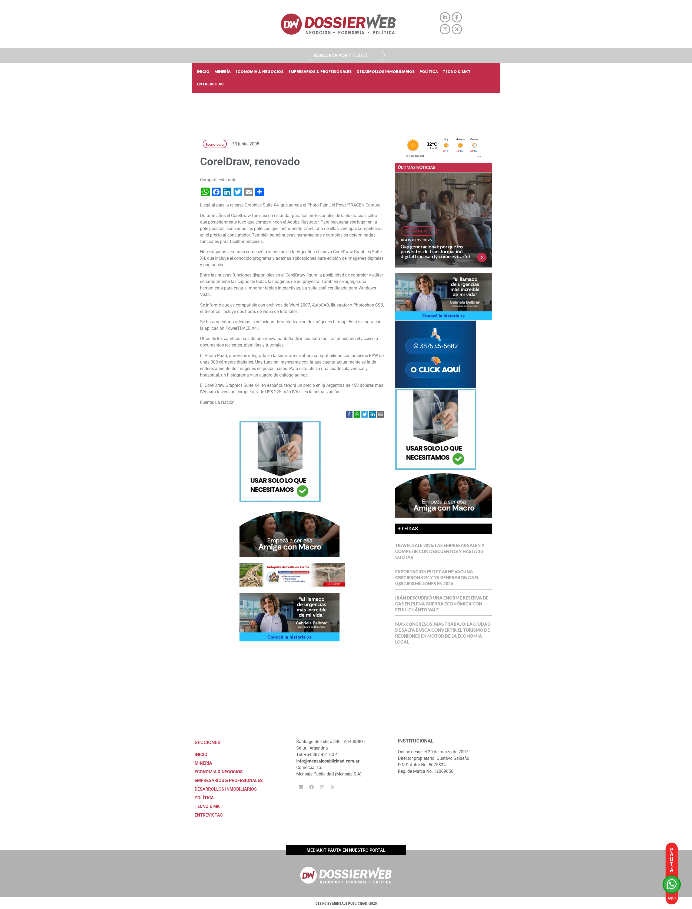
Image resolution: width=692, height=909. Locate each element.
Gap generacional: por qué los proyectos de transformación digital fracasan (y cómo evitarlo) (435, 251)
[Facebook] (311, 787)
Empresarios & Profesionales (320, 71)
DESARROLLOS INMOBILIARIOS (386, 71)
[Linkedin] (300, 787)
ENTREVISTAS (210, 84)
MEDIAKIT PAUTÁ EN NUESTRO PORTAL (346, 850)
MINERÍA (222, 71)
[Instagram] (322, 787)
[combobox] (346, 55)
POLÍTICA (429, 71)
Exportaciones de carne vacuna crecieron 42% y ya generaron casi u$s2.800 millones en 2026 (436, 577)
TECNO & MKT (457, 71)
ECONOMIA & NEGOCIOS (259, 71)
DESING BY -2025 (346, 903)
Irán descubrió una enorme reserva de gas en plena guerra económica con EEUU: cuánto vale (441, 603)
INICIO (203, 71)
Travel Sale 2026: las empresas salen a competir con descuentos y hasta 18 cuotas (440, 551)
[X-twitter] (332, 787)
